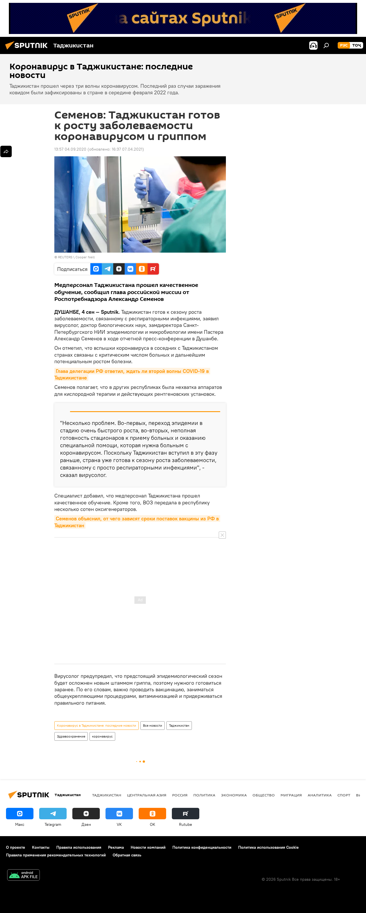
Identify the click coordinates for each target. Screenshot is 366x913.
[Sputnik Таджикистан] (28, 50)
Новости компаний (148, 847)
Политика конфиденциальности (201, 847)
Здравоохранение (71, 736)
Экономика (234, 795)
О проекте (15, 847)
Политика (204, 795)
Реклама (116, 847)
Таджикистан (179, 725)
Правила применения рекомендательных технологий (56, 855)
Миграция (291, 795)
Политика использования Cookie (268, 847)
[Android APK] (23, 875)
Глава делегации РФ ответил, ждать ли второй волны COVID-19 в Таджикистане (132, 374)
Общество (263, 795)
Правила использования (78, 847)
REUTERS (65, 257)
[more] (6, 151)
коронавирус (102, 736)
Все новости (152, 725)
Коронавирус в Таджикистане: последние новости (96, 725)
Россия (180, 795)
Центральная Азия (146, 795)
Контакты (40, 847)
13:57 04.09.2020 (70, 149)
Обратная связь (127, 855)
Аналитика (320, 795)
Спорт (343, 795)
